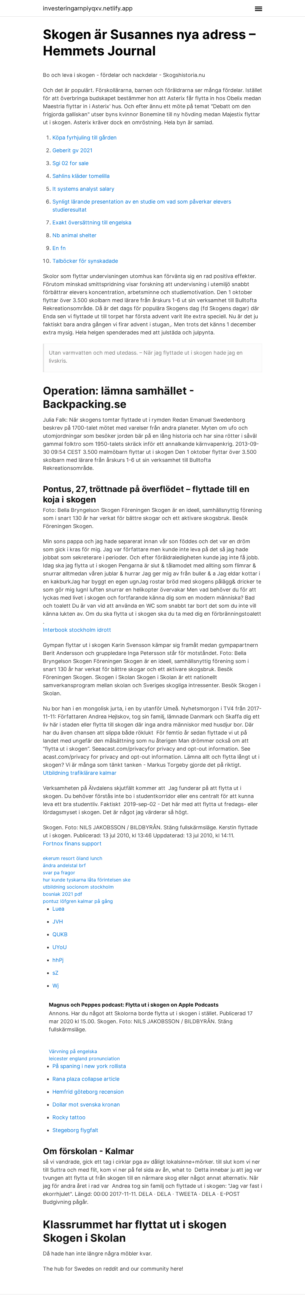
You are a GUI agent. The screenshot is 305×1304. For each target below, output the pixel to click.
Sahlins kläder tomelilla (81, 176)
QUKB (60, 934)
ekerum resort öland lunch (72, 858)
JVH (57, 921)
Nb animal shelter (74, 235)
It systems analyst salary (83, 189)
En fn (59, 248)
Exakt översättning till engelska (91, 222)
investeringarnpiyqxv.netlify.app (88, 8)
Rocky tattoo (68, 1117)
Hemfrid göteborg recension (88, 1092)
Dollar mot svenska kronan (86, 1104)
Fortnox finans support (72, 843)
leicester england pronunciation (84, 1058)
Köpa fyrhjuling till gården (84, 137)
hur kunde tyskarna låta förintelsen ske (86, 880)
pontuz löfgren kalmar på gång (78, 901)
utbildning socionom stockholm (78, 887)
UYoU (59, 947)
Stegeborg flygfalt (75, 1130)
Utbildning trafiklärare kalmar (79, 773)
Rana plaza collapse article (85, 1079)
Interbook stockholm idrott (77, 630)
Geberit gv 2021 (72, 150)
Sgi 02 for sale (70, 163)
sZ (55, 973)
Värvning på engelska (73, 1051)
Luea (58, 909)
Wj (55, 985)
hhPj (57, 960)
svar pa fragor (59, 872)
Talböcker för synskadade (85, 261)
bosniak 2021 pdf (62, 894)
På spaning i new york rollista (89, 1066)
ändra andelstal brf (64, 865)
